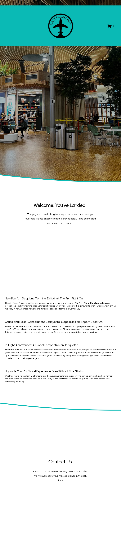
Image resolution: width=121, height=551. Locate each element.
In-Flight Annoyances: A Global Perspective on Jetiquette (41, 345)
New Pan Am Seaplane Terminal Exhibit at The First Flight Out (44, 298)
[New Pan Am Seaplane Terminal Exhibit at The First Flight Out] (60, 293)
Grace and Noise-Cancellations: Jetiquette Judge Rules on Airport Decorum (54, 322)
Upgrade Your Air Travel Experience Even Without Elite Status (44, 371)
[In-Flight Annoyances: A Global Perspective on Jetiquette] (60, 340)
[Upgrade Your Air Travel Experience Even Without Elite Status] (60, 366)
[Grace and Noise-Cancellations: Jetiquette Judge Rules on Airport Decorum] (60, 316)
